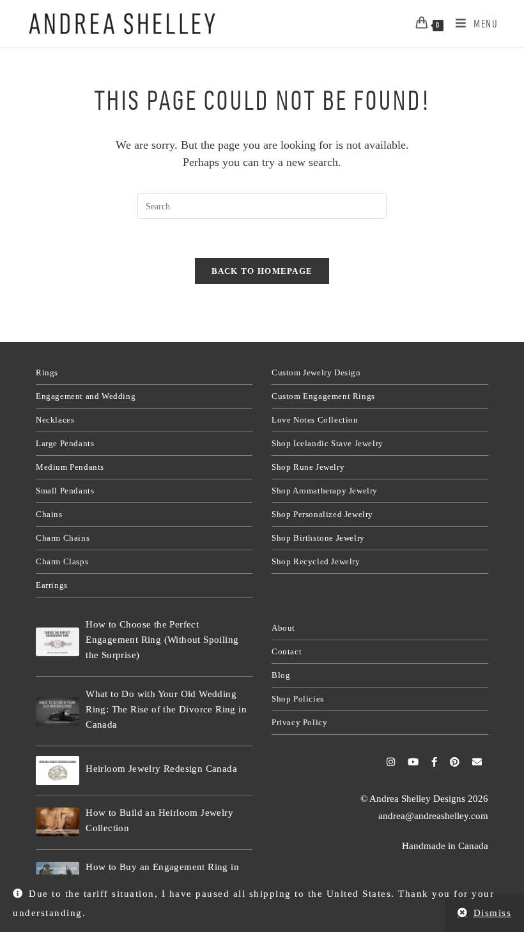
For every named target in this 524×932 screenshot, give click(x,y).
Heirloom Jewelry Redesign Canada (161, 768)
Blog (281, 675)
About (283, 628)
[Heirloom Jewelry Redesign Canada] (57, 770)
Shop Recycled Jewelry (316, 561)
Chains (49, 514)
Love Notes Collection (315, 420)
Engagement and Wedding (85, 396)
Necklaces (55, 420)
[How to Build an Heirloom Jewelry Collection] (57, 822)
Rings (47, 372)
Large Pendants (65, 443)
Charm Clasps (62, 561)
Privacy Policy (299, 722)
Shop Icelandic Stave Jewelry (327, 443)
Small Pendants (65, 490)
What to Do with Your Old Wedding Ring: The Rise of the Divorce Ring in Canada (166, 709)
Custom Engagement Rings (323, 396)
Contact (287, 651)
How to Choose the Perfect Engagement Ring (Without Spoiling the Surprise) (162, 639)
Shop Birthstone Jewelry (318, 538)
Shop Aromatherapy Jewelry (325, 490)
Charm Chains (62, 538)
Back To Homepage (262, 271)
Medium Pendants (70, 467)
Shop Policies (298, 698)
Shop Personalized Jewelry (322, 514)
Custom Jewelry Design (316, 372)
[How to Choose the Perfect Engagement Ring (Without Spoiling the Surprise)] (57, 642)
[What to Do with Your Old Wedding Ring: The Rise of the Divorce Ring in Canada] (57, 711)
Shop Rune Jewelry (308, 467)
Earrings (52, 585)
